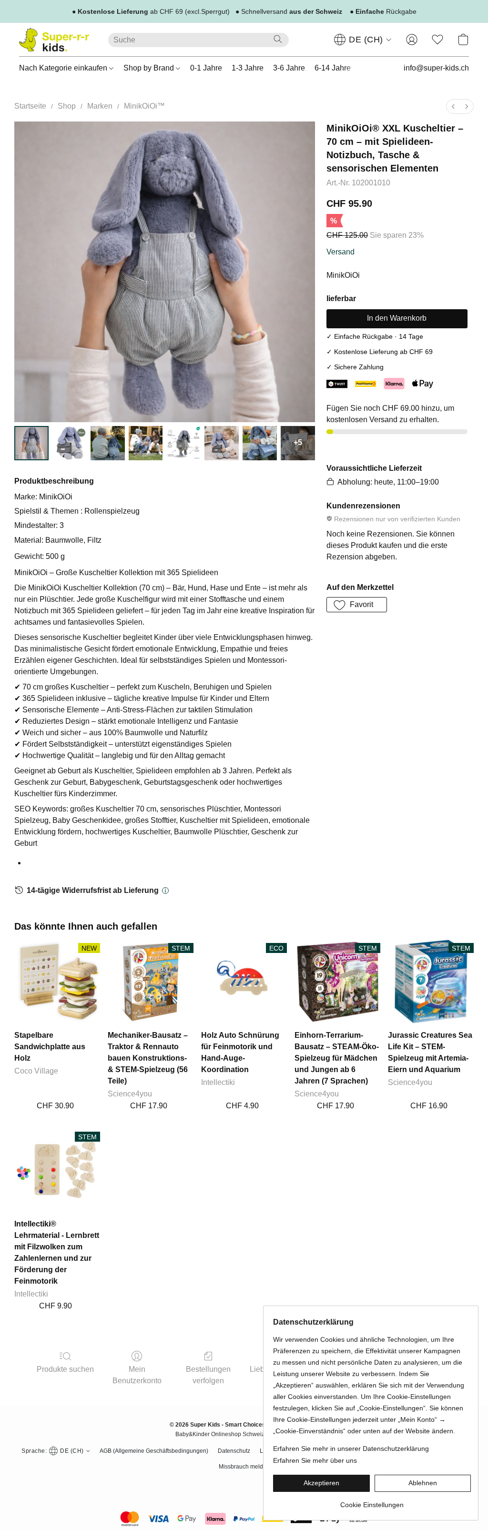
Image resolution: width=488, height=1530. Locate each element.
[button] (54, 39)
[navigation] (363, 39)
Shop (67, 106)
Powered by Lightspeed (244, 1482)
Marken (99, 106)
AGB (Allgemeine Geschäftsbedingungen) (154, 1451)
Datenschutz (234, 1451)
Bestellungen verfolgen (208, 1375)
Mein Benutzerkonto (137, 1375)
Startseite (30, 106)
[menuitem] (453, 106)
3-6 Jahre (289, 68)
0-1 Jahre (206, 68)
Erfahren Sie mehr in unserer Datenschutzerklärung (351, 1448)
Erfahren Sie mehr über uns (315, 1460)
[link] (372, 1501)
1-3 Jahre (248, 68)
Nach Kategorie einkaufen (64, 68)
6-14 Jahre (333, 68)
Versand (340, 252)
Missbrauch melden (244, 1466)
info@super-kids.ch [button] (436, 68)
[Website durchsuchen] (278, 39)
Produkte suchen (65, 1369)
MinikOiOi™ (144, 106)
